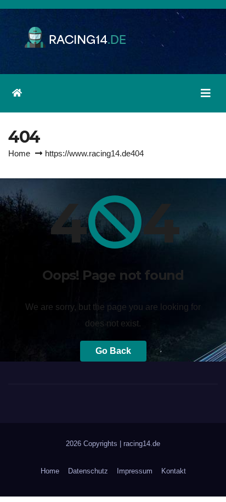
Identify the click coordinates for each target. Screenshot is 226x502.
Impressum (134, 471)
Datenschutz (88, 471)
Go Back (113, 351)
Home (19, 153)
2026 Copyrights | (94, 443)
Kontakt (173, 471)
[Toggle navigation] (206, 93)
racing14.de (141, 443)
